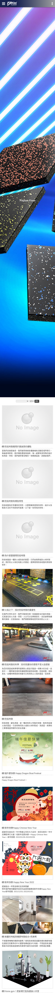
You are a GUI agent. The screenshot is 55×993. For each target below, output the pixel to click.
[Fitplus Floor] (27, 198)
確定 (36, 401)
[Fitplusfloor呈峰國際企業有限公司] (12, 4)
